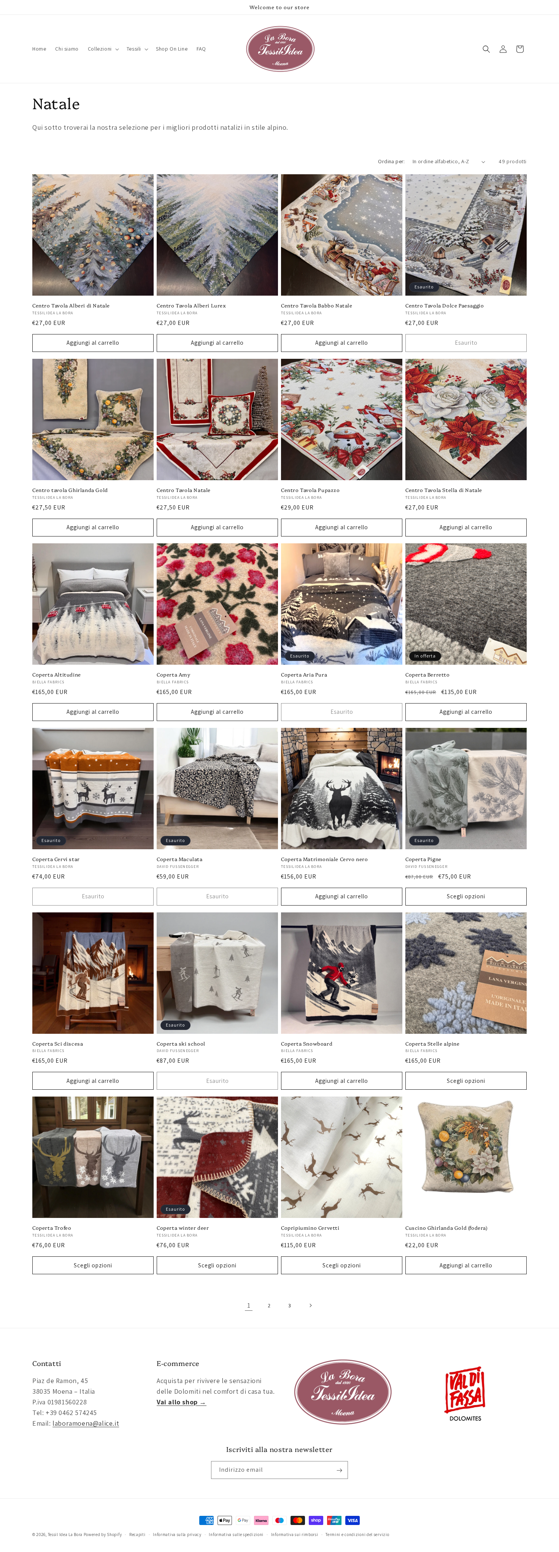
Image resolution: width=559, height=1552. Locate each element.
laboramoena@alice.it (85, 1422)
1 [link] (249, 1305)
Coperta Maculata (180, 859)
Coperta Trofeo (51, 1227)
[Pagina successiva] (310, 1305)
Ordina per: (391, 161)
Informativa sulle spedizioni (236, 1534)
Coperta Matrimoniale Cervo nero (324, 859)
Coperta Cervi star (56, 859)
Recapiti (137, 1534)
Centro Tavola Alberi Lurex (191, 305)
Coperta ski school (181, 1043)
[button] (102, 49)
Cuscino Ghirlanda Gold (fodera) (446, 1227)
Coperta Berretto (427, 674)
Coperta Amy (174, 674)
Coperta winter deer (183, 1227)
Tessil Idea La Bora (65, 1534)
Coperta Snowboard (306, 1043)
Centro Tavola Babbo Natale (317, 305)
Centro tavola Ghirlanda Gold (70, 490)
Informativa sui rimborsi (294, 1534)
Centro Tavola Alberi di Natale (71, 305)
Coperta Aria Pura (304, 674)
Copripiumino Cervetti (310, 1227)
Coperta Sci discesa (57, 1043)
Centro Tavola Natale (184, 490)
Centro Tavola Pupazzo (310, 490)
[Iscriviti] (339, 1470)
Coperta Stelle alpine (432, 1043)
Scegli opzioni (466, 896)
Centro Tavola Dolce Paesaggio (444, 305)
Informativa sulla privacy (177, 1534)
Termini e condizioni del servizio (357, 1534)
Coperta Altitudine (56, 674)
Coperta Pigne (423, 859)
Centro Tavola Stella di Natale (443, 490)
